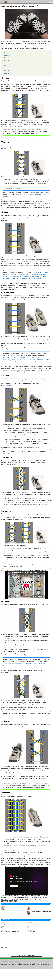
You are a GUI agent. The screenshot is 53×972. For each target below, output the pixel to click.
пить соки (31, 276)
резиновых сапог (24, 665)
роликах (25, 492)
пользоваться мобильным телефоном (17, 276)
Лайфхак (11, 901)
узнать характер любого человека (23, 362)
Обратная (6, 68)
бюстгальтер (44, 194)
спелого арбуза (38, 663)
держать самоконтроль (20, 361)
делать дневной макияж (22, 280)
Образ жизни (5, 901)
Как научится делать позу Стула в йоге (10, 927)
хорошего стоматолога (13, 665)
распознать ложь (33, 359)
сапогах (36, 724)
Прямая (6, 58)
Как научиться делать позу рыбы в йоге (10, 924)
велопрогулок (25, 194)
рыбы (4, 665)
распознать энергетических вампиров (37, 361)
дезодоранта (29, 663)
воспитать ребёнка (8, 361)
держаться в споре (43, 359)
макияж (5, 196)
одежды (38, 785)
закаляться (35, 272)
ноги (19, 494)
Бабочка (6, 70)
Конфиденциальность (14, 961)
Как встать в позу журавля (33, 931)
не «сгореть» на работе (39, 362)
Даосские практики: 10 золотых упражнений (37, 927)
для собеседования (35, 194)
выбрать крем (19, 274)
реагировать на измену (22, 359)
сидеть (5, 276)
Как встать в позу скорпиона (33, 924)
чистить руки (42, 274)
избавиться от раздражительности (19, 357)
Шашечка (6, 73)
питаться (13, 280)
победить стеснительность (36, 357)
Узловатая (7, 55)
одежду (17, 194)
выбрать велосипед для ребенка (12, 278)
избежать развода (8, 362)
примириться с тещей (9, 359)
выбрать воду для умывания (30, 274)
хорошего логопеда (8, 663)
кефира (45, 663)
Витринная (7, 65)
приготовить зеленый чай (29, 278)
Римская (6, 60)
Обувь (15, 901)
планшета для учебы (20, 663)
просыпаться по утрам (40, 276)
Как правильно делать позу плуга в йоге (10, 931)
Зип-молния (7, 63)
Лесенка (6, 53)
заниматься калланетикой (36, 280)
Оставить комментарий (26, 955)
